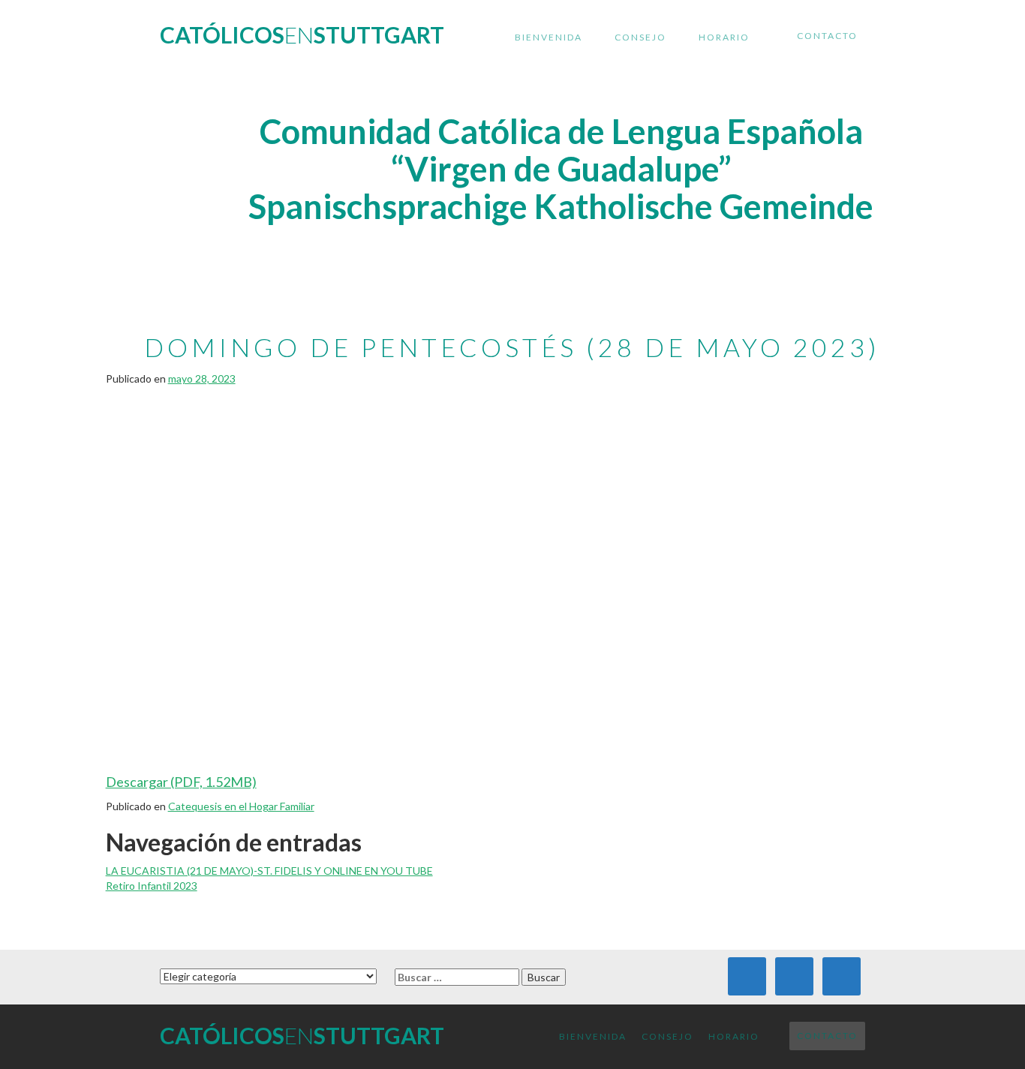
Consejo (640, 37)
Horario (724, 37)
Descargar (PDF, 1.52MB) (181, 781)
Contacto (827, 35)
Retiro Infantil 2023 (151, 885)
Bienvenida (548, 37)
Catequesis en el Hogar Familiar (241, 806)
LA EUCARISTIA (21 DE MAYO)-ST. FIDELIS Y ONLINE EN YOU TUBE (269, 870)
